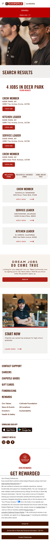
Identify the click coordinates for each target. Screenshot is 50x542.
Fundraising (9, 390)
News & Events (8, 407)
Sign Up (31, 279)
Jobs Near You (41, 176)
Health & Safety (8, 414)
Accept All (25, 524)
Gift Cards (8, 384)
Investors (6, 411)
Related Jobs (9, 176)
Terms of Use (25, 515)
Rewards (7, 397)
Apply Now (21, 199)
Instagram (3, 442)
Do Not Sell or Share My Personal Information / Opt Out (25, 530)
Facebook (12, 442)
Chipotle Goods (11, 378)
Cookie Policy (40, 507)
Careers (30, 4)
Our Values (6, 403)
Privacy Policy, (29, 510)
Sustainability (25, 411)
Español (25, 10)
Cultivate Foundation (28, 403)
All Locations (24, 407)
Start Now (12, 334)
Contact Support (11, 366)
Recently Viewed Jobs (24, 176)
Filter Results (25, 90)
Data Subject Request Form (10, 483)
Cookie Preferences (25, 537)
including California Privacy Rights (12, 512)
